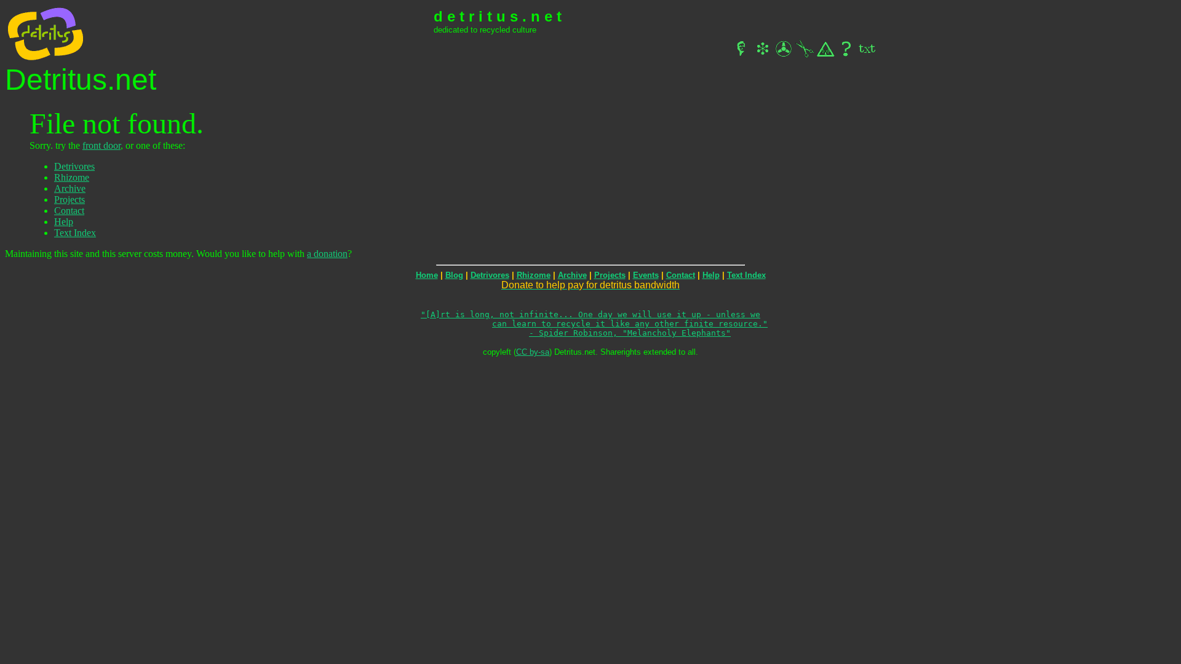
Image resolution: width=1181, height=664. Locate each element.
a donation (327, 253)
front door (101, 145)
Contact (69, 210)
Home (427, 275)
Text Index (75, 232)
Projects (69, 199)
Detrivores (74, 166)
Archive (69, 188)
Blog (454, 275)
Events (646, 275)
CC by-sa (532, 352)
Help (63, 221)
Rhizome (71, 177)
